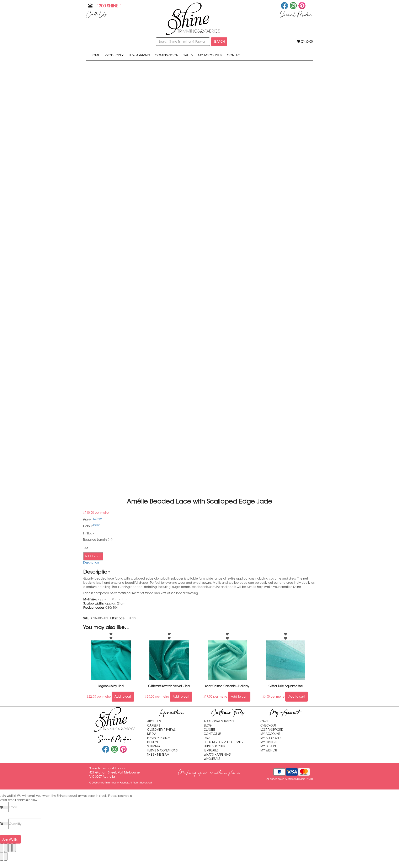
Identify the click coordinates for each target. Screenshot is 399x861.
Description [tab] (91, 562)
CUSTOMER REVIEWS (161, 729)
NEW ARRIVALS (139, 55)
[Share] (10, 848)
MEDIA (151, 734)
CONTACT (234, 55)
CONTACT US (212, 734)
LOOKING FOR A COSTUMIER (223, 742)
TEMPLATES (211, 750)
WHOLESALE (212, 759)
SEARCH (219, 41)
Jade (96, 525)
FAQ (206, 738)
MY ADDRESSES (270, 738)
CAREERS (153, 725)
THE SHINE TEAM (158, 754)
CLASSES (209, 729)
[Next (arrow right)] (5, 856)
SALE (187, 55)
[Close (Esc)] (14, 848)
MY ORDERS (268, 742)
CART (264, 721)
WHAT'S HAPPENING (217, 754)
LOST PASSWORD (271, 729)
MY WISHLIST (268, 750)
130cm (97, 519)
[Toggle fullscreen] (5, 848)
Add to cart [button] (123, 696)
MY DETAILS (268, 746)
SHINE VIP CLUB (214, 746)
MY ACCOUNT (209, 55)
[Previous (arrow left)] (1, 856)
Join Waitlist (10, 839)
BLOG (208, 725)
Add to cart (93, 556)
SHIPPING (153, 746)
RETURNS (153, 742)
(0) (306, 41)
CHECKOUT (268, 725)
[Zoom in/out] (1, 848)
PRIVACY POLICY (158, 738)
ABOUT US (154, 721)
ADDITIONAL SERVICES (219, 721)
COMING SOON (167, 55)
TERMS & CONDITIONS (162, 750)
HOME (95, 55)
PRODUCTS (113, 55)
